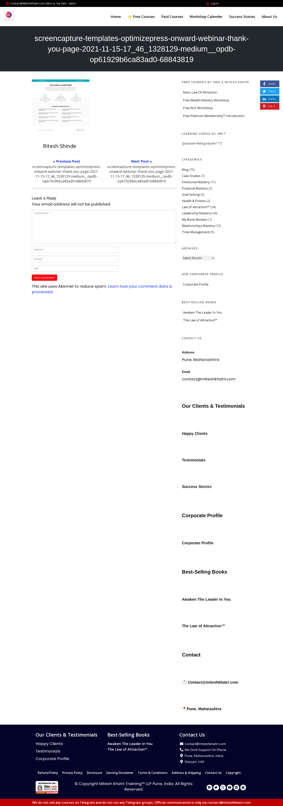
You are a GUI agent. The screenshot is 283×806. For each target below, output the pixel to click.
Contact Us (213, 773)
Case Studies (191, 176)
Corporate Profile (195, 284)
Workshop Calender (206, 16)
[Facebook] (209, 787)
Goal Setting (191, 194)
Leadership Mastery (196, 213)
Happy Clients (49, 743)
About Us (269, 16)
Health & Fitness (194, 201)
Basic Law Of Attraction (200, 92)
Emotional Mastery (195, 182)
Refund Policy (48, 773)
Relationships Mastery (198, 226)
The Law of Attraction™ (200, 320)
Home (116, 16)
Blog (185, 170)
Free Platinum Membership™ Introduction (213, 116)
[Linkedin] (236, 787)
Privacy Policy (72, 773)
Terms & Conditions (152, 773)
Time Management (196, 232)
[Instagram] (223, 787)
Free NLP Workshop (198, 108)
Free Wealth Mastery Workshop (206, 100)
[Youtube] (230, 787)
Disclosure (94, 773)
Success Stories (242, 16)
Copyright (233, 773)
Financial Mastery (195, 188)
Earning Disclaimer (120, 773)
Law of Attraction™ (195, 207)
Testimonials (48, 751)
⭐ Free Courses (141, 16)
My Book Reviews (195, 219)
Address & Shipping (186, 773)
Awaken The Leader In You (202, 312)
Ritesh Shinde (59, 146)
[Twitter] (216, 787)
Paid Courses (172, 16)
